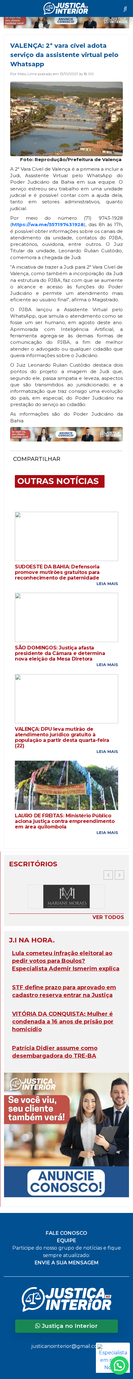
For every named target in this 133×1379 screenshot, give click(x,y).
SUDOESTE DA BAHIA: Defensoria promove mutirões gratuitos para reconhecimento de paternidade (57, 572)
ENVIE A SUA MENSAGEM (67, 1263)
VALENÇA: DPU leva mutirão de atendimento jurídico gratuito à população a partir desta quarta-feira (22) (62, 737)
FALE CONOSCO (66, 1233)
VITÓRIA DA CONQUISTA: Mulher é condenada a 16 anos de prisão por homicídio (63, 1022)
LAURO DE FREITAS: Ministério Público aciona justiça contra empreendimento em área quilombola (65, 821)
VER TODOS (108, 917)
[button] (119, 875)
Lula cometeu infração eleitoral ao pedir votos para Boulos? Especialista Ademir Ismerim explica (65, 961)
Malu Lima (27, 73)
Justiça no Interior (69, 1325)
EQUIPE (66, 1240)
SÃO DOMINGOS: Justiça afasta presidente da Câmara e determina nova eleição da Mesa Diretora (60, 653)
